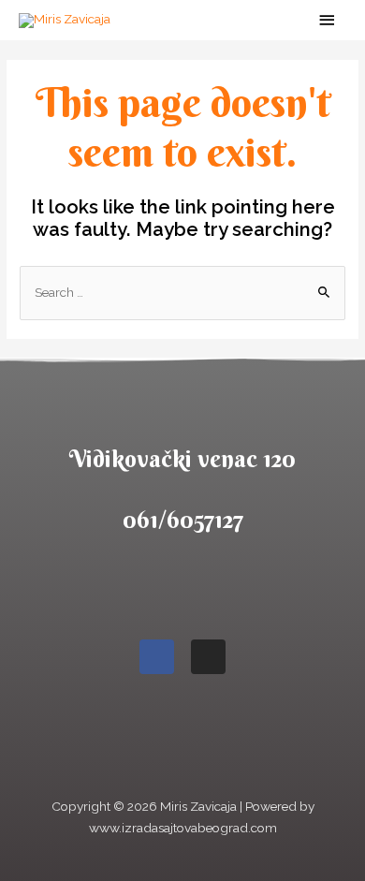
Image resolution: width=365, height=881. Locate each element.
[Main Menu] (327, 20)
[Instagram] (208, 656)
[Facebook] (156, 656)
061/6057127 (183, 520)
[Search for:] (182, 292)
